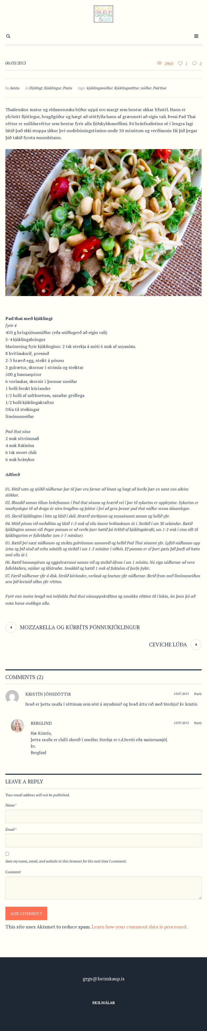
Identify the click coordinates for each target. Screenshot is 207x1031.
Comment (13, 871)
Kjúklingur (52, 87)
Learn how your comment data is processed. (139, 926)
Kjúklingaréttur (126, 87)
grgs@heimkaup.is (104, 978)
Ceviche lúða (168, 644)
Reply (198, 694)
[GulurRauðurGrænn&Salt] (103, 14)
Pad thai (159, 87)
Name (10, 805)
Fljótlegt (36, 87)
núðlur (146, 87)
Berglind (41, 723)
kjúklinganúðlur (100, 87)
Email (10, 829)
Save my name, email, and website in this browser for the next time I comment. (66, 861)
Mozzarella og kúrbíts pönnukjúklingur (80, 627)
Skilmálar (103, 1002)
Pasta (67, 87)
